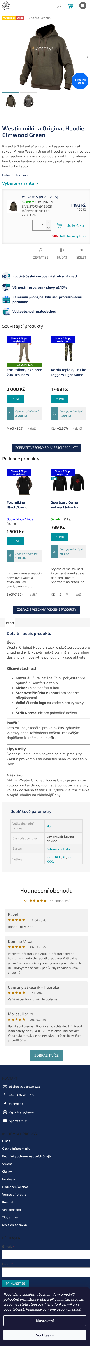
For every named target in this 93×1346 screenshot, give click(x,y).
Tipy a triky (10, 1217)
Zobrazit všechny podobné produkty (46, 609)
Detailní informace (15, 175)
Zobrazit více (46, 1055)
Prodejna (8, 1179)
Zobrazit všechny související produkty (46, 447)
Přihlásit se (15, 1283)
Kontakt (7, 1202)
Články (7, 1171)
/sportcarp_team (21, 1112)
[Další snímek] (87, 57)
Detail (15, 398)
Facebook (16, 1103)
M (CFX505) (15, 428)
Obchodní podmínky (16, 1148)
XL (64, 857)
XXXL (50, 861)
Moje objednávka (14, 1225)
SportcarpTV (18, 1121)
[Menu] (82, 5)
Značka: (40, 18)
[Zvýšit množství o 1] (48, 222)
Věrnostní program (15, 1194)
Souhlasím (45, 1335)
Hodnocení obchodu (46, 890)
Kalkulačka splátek (72, 236)
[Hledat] (59, 5)
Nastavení (45, 1320)
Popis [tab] (10, 623)
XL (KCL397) (59, 428)
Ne (48, 826)
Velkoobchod (11, 1209)
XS (53, 594)
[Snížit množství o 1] (48, 227)
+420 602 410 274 (22, 1095)
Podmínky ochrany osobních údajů (53, 1309)
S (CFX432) (15, 594)
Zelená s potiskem (59, 849)
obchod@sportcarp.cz (24, 1086)
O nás (6, 1141)
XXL (70, 857)
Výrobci (7, 1164)
